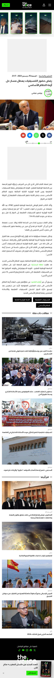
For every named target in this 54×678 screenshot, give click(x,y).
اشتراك (6, 5)
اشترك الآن (32, 673)
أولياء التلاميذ (36, 282)
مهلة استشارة (37, 265)
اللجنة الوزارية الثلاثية (22, 300)
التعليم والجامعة (45, 76)
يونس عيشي (36, 93)
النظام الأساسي (44, 305)
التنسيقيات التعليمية (42, 300)
